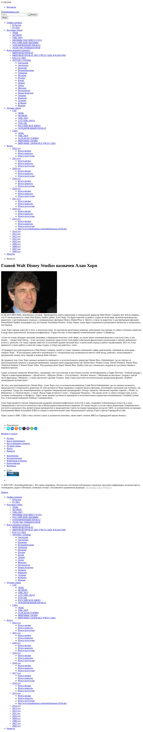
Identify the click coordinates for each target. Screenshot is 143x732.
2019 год (16, 178)
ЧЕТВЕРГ (17, 35)
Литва (21, 85)
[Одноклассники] (16, 428)
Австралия (23, 63)
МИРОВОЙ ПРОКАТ (22, 53)
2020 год (16, 168)
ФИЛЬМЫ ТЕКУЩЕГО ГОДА (27, 40)
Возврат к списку (9, 433)
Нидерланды (24, 90)
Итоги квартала (25, 153)
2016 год (16, 208)
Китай (21, 80)
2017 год (16, 198)
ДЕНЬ (15, 32)
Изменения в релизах (17, 461)
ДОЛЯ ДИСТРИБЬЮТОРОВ (26, 48)
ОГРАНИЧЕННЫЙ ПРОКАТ (26, 45)
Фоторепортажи (14, 458)
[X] (24, 428)
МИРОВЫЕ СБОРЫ (28, 141)
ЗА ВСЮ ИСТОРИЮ (28, 138)
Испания (22, 75)
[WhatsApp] (32, 428)
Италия (21, 78)
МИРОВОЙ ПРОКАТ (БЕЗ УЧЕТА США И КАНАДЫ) (39, 55)
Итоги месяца (24, 151)
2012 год (16, 236)
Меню (4, 18)
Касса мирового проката (18, 50)
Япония (21, 105)
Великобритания (26, 70)
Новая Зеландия (25, 93)
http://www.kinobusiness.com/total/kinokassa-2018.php (42, 229)
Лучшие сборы (14, 108)
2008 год (16, 246)
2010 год (16, 241)
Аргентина (23, 65)
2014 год (16, 231)
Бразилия (22, 68)
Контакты (11, 7)
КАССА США (19, 58)
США (15, 131)
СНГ (14, 110)
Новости (11, 254)
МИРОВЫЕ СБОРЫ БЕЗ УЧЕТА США (37, 143)
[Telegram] (20, 428)
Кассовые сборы (14, 30)
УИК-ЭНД (17, 37)
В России (16, 25)
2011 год (16, 239)
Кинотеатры (12, 456)
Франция (22, 98)
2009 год (16, 244)
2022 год (16, 148)
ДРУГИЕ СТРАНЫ (21, 60)
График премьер (14, 22)
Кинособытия (13, 463)
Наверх (4, 492)
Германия (22, 73)
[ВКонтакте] (12, 428)
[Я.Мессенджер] (8, 428)
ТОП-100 (22, 123)
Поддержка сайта (94, 487)
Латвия (21, 83)
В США (16, 27)
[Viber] (28, 428)
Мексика (22, 88)
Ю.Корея (22, 103)
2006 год (16, 251)
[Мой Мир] (35, 428)
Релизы (10, 438)
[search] (33, 14)
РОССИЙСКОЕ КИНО (29, 125)
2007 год (16, 249)
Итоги (10, 146)
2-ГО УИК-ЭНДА (26, 120)
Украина (22, 95)
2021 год (16, 158)
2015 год (16, 219)
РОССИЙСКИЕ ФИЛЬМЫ (25, 42)
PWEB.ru (107, 487)
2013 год (16, 234)
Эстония (22, 100)
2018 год (16, 188)
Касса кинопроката (16, 441)
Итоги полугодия (26, 156)
